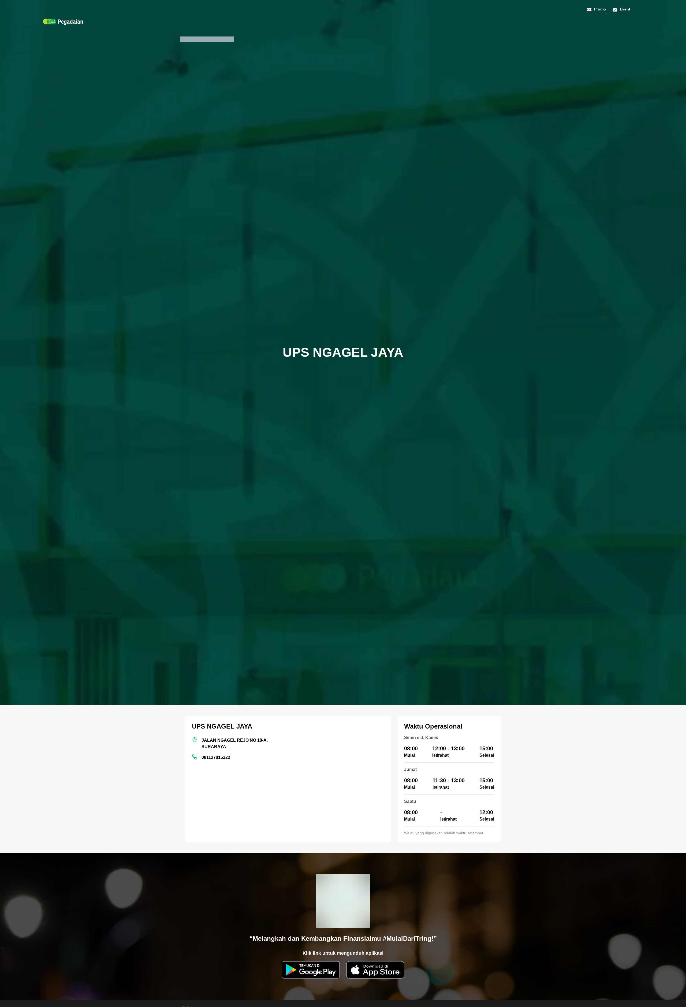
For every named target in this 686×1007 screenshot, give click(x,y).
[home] (63, 22)
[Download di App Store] (375, 970)
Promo (600, 9)
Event (625, 9)
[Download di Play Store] (311, 970)
